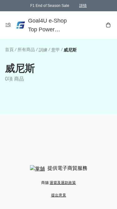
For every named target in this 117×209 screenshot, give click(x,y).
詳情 (83, 5)
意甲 (55, 49)
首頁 (9, 49)
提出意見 (58, 195)
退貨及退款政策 (63, 182)
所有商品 (26, 49)
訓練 (43, 49)
